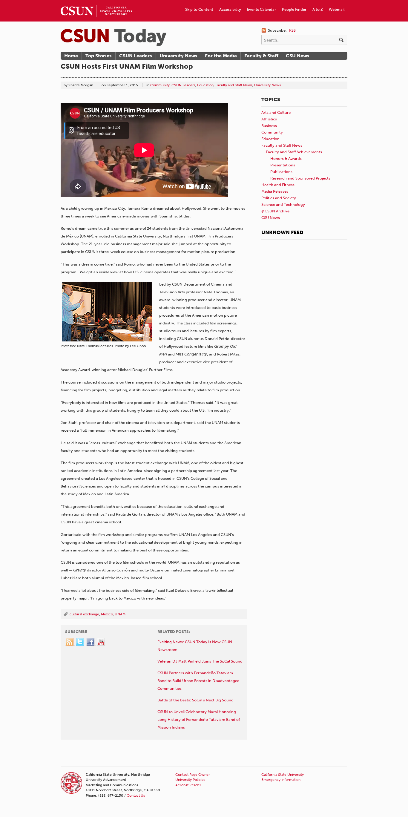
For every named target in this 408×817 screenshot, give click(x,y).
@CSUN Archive (275, 211)
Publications (281, 171)
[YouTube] (101, 642)
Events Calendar (261, 9)
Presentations (282, 165)
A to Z (317, 9)
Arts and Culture (276, 112)
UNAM (120, 614)
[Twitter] (80, 642)
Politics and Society (278, 198)
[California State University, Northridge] (113, 37)
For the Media (221, 56)
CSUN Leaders (135, 56)
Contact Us (136, 795)
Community (160, 85)
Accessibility (230, 9)
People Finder (294, 9)
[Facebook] (91, 642)
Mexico (107, 614)
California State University (282, 774)
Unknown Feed (282, 232)
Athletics (269, 119)
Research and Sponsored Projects (300, 178)
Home (71, 56)
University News (178, 56)
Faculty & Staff (261, 56)
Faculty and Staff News (233, 85)
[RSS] (70, 642)
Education (205, 85)
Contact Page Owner (192, 774)
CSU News (297, 56)
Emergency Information (280, 780)
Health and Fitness (278, 185)
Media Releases (274, 191)
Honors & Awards (286, 158)
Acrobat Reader (188, 785)
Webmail (336, 9)
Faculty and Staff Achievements (294, 152)
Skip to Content (199, 9)
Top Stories (98, 56)
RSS (292, 30)
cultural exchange (84, 614)
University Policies (190, 780)
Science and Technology (283, 204)
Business (269, 125)
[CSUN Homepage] (96, 2)
